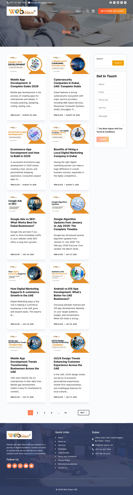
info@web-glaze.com (41, 2)
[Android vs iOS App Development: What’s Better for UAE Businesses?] (69, 273)
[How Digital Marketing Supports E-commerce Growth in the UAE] (26, 273)
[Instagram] (114, 2)
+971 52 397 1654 (18, 2)
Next (82, 413)
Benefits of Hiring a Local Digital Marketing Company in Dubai (68, 153)
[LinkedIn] (118, 2)
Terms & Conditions (106, 132)
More (78, 11)
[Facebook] (110, 2)
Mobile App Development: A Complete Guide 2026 (25, 83)
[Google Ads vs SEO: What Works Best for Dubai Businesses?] (26, 203)
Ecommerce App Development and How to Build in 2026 (25, 153)
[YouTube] (125, 2)
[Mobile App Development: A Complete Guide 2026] (26, 64)
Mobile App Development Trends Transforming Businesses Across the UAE (25, 365)
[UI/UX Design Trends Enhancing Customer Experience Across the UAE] (69, 343)
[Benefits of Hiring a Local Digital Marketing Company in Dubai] (69, 134)
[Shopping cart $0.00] (94, 11)
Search (100, 58)
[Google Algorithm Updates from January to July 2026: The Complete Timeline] (69, 203)
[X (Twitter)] (121, 2)
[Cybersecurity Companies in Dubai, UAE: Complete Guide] (69, 64)
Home (54, 11)
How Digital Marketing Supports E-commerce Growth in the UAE (25, 292)
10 (65, 413)
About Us (65, 11)
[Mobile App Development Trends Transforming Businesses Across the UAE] (26, 343)
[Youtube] (25, 465)
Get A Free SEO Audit (112, 11)
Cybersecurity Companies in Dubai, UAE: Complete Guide (67, 83)
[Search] (88, 11)
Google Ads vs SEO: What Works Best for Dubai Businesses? (24, 222)
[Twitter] (14, 465)
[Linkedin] (31, 465)
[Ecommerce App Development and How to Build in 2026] (26, 134)
